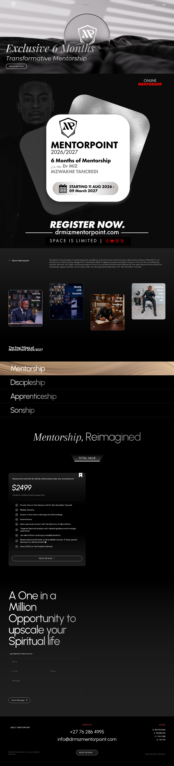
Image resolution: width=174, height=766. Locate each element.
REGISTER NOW (45, 558)
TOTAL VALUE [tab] (86, 458)
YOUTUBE (161, 736)
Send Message (18, 700)
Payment (85, 5)
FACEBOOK (160, 733)
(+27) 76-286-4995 (147, 5)
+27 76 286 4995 (87, 732)
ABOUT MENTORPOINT (20, 727)
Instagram (160, 730)
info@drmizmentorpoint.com (87, 739)
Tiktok (162, 740)
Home (71, 5)
